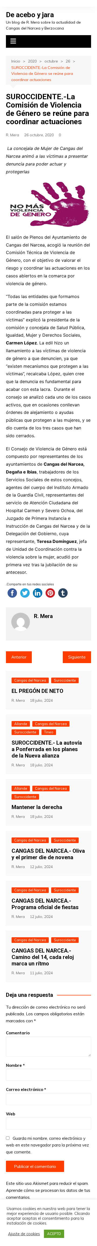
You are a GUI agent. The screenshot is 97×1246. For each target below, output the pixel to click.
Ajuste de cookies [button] (24, 1234)
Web (10, 1113)
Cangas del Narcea (30, 680)
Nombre (15, 1065)
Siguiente (77, 657)
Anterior (18, 657)
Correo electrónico (26, 1089)
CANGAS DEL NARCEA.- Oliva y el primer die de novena (48, 854)
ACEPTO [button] (54, 1234)
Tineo (48, 732)
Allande (20, 724)
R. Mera (12, 135)
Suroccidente (65, 680)
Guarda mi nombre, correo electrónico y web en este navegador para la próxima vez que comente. (47, 1145)
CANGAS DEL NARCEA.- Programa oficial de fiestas (45, 904)
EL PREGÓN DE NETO (37, 691)
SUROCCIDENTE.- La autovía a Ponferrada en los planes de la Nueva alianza (47, 749)
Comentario (18, 1032)
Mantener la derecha (37, 807)
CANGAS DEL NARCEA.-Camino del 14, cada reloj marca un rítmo (43, 957)
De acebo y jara (30, 15)
